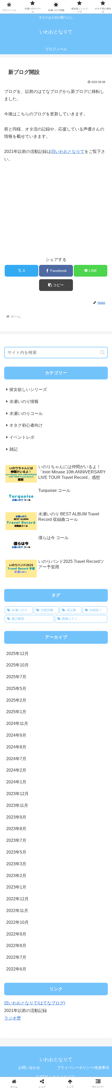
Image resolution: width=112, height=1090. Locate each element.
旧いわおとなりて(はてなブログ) (34, 1003)
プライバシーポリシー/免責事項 (83, 1067)
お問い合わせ (29, 1067)
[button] (56, 285)
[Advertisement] (56, 212)
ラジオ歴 (12, 1018)
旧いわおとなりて (67, 151)
